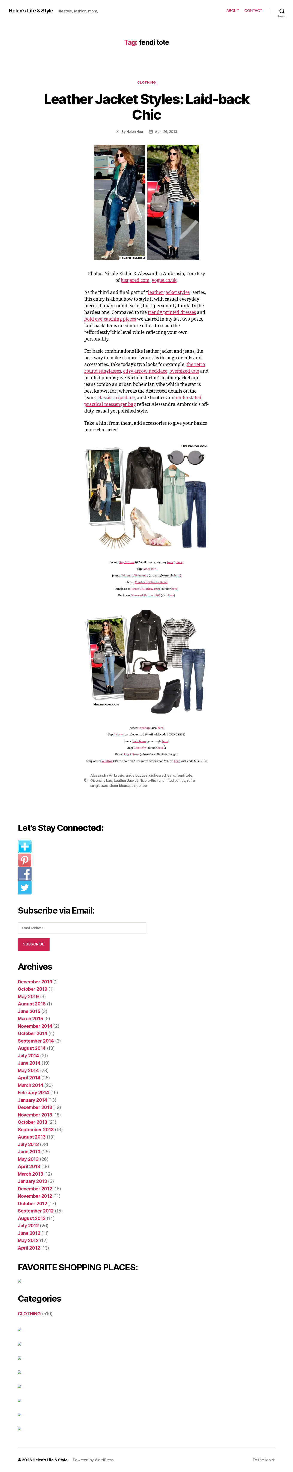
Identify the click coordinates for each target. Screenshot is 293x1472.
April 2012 (29, 1248)
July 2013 (28, 1144)
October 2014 (32, 1033)
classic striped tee (116, 398)
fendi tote (184, 775)
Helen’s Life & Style (50, 1460)
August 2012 (31, 1218)
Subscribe (33, 944)
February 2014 (33, 1092)
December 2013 (35, 1107)
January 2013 (32, 1181)
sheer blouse (119, 785)
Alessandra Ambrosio (107, 775)
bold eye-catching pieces (110, 319)
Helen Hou (135, 131)
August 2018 (32, 1004)
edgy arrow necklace (145, 371)
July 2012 (28, 1225)
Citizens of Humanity (134, 575)
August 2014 (32, 1048)
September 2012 (36, 1211)
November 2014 (35, 1026)
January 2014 (32, 1100)
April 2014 (29, 1077)
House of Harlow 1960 (145, 595)
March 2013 (30, 1174)
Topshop (144, 728)
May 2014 (28, 1070)
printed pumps (173, 780)
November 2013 (35, 1115)
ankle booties (136, 775)
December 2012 (35, 1188)
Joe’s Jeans (139, 741)
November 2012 (35, 1196)
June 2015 (29, 1011)
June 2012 (29, 1233)
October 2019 (32, 989)
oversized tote (184, 371)
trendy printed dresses (172, 312)
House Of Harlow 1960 (145, 589)
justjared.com (135, 280)
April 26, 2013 (166, 131)
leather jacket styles (169, 293)
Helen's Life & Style (31, 10)
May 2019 (28, 996)
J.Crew (118, 734)
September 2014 (36, 1041)
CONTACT (253, 10)
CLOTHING (146, 82)
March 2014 (30, 1085)
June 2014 (29, 1063)
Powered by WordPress (93, 1460)
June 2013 (29, 1151)
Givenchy (140, 748)
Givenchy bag (101, 780)
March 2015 (30, 1018)
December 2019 (35, 981)
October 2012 (32, 1203)
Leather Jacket (126, 780)
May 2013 (28, 1159)
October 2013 (32, 1122)
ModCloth (149, 569)
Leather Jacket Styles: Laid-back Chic (146, 107)
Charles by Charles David (151, 582)
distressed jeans (162, 775)
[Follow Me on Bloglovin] (85, 846)
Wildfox (107, 761)
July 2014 (28, 1055)
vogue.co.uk (164, 280)
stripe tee (139, 785)
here (170, 562)
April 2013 (29, 1166)
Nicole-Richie (150, 780)
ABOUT (232, 10)
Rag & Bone (126, 562)
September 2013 (36, 1129)
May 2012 (28, 1240)
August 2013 (31, 1137)
